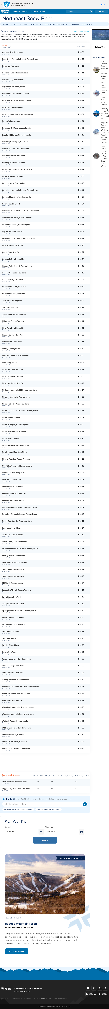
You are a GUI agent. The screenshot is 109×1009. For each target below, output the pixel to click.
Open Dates (50, 24)
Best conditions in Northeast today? (48, 809)
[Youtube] (88, 988)
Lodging (75, 24)
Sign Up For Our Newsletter (22, 991)
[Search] (91, 11)
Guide (5, 24)
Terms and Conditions (17, 998)
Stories (34, 11)
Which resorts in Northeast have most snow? (18, 809)
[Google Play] (91, 994)
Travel (25, 11)
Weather (16, 11)
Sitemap (28, 998)
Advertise (38, 988)
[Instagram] (99, 988)
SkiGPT (42, 11)
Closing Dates (63, 24)
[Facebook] (105, 988)
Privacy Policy (4, 998)
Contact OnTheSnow (22, 988)
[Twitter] (93, 988)
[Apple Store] (103, 994)
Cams (26, 24)
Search (45, 840)
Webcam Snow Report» (81, 31)
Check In (8, 827)
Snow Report (16, 24)
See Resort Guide (16, 951)
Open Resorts (37, 24)
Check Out (49, 827)
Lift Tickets (87, 24)
